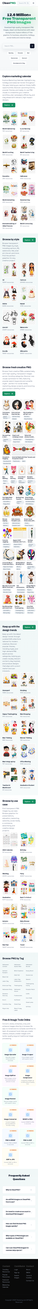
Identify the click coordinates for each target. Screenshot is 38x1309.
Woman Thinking (26, 738)
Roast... (5, 481)
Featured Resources (6, 1281)
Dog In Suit (16, 442)
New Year (5, 945)
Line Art (5, 327)
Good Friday (6, 590)
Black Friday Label (18, 1009)
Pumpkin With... (30, 481)
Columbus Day (6, 1004)
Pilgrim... (29, 590)
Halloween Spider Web (17, 965)
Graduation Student (27, 785)
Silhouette (24, 351)
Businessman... (21, 590)
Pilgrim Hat (5, 1008)
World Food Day (7, 152)
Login (16, 1269)
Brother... (26, 416)
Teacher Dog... (5, 440)
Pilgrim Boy (30, 592)
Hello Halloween (22, 481)
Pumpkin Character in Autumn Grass (31, 479)
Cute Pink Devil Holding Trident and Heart (31, 609)
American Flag (6, 985)
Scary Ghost (29, 971)
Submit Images (16, 1277)
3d (3, 280)
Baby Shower (24, 921)
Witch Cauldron (18, 971)
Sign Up (16, 1272)
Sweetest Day (25, 200)
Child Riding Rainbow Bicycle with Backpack (30, 499)
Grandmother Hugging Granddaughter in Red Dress (7, 459)
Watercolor (24, 327)
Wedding (5, 873)
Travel (22, 945)
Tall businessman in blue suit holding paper (20, 588)
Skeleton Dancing (5, 994)
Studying (23, 690)
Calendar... (17, 546)
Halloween (23, 176)
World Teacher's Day (27, 152)
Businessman (20, 592)
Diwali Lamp (29, 1002)
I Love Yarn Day (25, 129)
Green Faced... (29, 525)
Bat (28, 53)
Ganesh (28, 979)
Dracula (20, 53)
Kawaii (22, 304)
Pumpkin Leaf (16, 525)
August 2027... (18, 544)
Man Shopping (25, 714)
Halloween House (17, 990)
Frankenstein (18, 995)
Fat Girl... (5, 523)
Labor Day (5, 981)
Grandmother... (7, 463)
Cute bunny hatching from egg (6, 414)
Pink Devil (30, 612)
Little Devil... (31, 610)
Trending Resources (6, 1271)
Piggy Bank (6, 504)
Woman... (5, 525)
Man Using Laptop (8, 761)
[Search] (28, 3)
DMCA (28, 1272)
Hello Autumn (16, 523)
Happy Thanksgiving (9, 714)
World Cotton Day (26, 223)
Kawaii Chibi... (13, 481)
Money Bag (6, 612)
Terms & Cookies (29, 1277)
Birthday (23, 850)
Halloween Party (7, 989)
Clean (9, 3)
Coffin (27, 994)
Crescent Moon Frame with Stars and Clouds (7, 564)
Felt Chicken (28, 442)
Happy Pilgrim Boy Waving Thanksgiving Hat (30, 588)
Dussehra (5, 176)
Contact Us (30, 1281)
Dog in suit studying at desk (17, 436)
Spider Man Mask (31, 567)
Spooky (11, 53)
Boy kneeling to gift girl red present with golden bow (28, 415)
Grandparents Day (19, 63)
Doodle (5, 351)
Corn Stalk (29, 998)
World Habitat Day (8, 129)
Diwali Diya (17, 1004)
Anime (4, 304)
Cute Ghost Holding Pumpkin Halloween (21, 479)
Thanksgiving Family (30, 984)
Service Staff (31, 545)
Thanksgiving (18, 985)
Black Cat (5, 977)
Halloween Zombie (5, 965)
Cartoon (23, 280)
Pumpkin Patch (30, 989)
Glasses (14, 419)
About (28, 1269)
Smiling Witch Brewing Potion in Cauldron (21, 564)
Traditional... (16, 461)
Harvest (24, 58)
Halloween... (6, 544)
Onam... (27, 523)
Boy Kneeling (28, 419)
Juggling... (6, 546)
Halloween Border (29, 965)
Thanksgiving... (29, 439)
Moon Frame (6, 569)
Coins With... (6, 501)
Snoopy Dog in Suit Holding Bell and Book (6, 438)
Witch (18, 569)
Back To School (25, 897)
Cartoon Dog (16, 416)
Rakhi (23, 461)
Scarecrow (14, 58)
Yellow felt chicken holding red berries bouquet (29, 438)
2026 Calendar (7, 850)
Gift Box (28, 1006)
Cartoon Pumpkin (4, 971)
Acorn (4, 1000)
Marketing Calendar (5, 1286)
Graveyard (6, 690)
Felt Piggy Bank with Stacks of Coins (7, 499)
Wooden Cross (7, 592)
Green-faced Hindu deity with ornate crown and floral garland (29, 521)
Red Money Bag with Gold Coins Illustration (7, 608)
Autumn (5, 921)
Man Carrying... (6, 484)
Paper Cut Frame (8, 566)
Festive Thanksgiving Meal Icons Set (19, 608)
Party (22, 873)
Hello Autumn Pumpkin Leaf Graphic (15, 520)
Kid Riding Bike (30, 501)
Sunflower (17, 1000)
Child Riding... (29, 504)
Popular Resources (6, 1276)
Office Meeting (25, 761)
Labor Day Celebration (17, 980)
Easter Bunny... (5, 417)
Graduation (6, 897)
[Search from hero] (32, 46)
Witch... (19, 566)
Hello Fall (17, 975)
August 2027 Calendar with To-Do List (19, 542)
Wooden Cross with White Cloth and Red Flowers (8, 587)
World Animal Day (8, 200)
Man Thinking (7, 738)
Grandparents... (7, 461)
